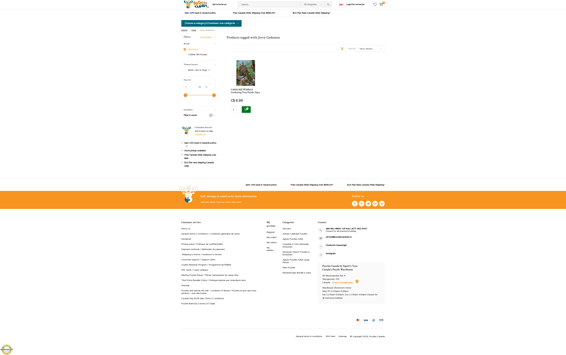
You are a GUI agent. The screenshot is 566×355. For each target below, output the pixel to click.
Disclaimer (186, 239)
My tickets (271, 242)
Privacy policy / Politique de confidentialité (202, 244)
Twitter (368, 203)
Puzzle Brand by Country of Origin (198, 303)
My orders (271, 237)
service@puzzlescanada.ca (339, 237)
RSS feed (330, 336)
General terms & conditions (309, 336)
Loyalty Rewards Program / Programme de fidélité (206, 264)
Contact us (200, 134)
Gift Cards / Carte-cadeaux (194, 270)
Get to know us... (219, 4)
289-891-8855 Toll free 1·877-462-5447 (346, 228)
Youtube (382, 203)
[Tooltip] (186, 146)
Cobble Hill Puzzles (197, 54)
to (198, 86)
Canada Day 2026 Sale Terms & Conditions (202, 298)
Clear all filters (206, 37)
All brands (193, 49)
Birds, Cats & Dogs (199, 70)
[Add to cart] (246, 109)
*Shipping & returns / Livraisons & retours (201, 254)
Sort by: (352, 48)
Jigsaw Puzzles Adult (293, 239)
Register (270, 232)
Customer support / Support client (198, 259)
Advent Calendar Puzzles (295, 233)
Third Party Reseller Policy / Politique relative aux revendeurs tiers (213, 280)
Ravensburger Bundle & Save (297, 272)
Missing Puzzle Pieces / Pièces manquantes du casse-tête (209, 275)
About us (185, 228)
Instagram (361, 203)
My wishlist (270, 249)
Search (328, 4)
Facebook (355, 203)
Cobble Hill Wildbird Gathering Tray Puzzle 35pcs (245, 91)
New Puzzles (289, 267)
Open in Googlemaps (342, 282)
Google (375, 203)
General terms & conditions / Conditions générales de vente (210, 233)
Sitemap (185, 285)
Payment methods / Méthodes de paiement (203, 249)
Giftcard (287, 228)
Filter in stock (190, 115)
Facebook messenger (336, 245)
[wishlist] (375, 4)
